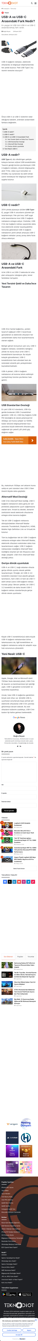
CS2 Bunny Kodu (7, 1197)
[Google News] (19, 717)
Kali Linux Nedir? (7, 1282)
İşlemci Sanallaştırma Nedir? (11, 1258)
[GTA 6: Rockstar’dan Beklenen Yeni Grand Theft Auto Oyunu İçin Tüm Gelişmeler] (7, 992)
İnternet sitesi (6, 801)
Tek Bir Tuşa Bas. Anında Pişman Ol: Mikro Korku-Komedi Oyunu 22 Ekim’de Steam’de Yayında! (25, 975)
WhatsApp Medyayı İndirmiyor (11, 1244)
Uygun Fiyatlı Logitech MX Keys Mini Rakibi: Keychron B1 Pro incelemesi (25, 859)
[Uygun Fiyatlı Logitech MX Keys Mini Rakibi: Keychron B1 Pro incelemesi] (7, 859)
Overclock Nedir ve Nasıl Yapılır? (12, 1279)
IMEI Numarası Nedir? (9, 1270)
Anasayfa (6, 8)
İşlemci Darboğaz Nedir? (9, 1264)
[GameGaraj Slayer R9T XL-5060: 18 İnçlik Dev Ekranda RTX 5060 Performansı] (7, 850)
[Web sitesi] (17, 746)
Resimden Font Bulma (9, 1241)
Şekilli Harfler (6, 1206)
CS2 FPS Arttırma (7, 1200)
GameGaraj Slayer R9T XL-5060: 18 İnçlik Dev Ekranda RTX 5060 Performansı (25, 850)
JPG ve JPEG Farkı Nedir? (10, 1276)
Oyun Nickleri (6, 1193)
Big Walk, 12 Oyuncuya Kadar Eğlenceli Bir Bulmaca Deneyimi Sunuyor (25, 1001)
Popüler (20, 957)
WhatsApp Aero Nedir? (9, 1261)
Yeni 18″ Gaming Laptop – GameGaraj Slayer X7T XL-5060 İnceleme (25, 840)
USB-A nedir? (9, 132)
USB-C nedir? (9, 134)
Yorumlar (31, 957)
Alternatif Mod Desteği (15, 144)
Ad (2, 784)
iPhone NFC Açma (7, 1187)
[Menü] (35, 4)
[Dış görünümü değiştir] (32, 4)
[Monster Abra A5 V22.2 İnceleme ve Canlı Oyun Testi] (7, 833)
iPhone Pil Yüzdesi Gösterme (11, 1232)
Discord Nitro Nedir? (8, 1267)
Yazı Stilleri (5, 1190)
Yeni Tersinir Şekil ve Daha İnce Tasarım (21, 139)
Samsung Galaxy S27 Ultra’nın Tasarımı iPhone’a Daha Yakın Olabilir (24, 965)
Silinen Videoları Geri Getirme (11, 1229)
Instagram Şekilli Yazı (8, 1209)
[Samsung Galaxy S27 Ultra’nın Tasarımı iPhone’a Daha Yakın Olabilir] (7, 965)
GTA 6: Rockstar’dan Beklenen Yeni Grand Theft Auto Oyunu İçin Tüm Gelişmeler (24, 992)
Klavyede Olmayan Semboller (11, 1212)
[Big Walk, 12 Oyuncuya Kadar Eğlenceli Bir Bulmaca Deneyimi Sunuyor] (7, 1001)
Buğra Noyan (6, 31)
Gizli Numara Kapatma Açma (11, 1226)
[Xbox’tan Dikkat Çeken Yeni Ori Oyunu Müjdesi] (7, 984)
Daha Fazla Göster (19, 868)
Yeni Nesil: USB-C (10, 149)
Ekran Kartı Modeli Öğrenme (11, 1223)
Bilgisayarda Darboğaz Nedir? (11, 1273)
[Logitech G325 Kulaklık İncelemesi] (7, 825)
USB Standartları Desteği (16, 142)
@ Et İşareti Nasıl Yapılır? (10, 1247)
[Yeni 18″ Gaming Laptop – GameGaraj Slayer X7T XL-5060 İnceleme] (7, 840)
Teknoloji (13, 8)
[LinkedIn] (20, 746)
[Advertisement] (19, 93)
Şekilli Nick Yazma (7, 1203)
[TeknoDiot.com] (10, 3)
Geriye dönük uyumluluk (16, 146)
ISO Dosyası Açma (8, 1235)
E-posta (4, 793)
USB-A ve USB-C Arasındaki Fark (16, 137)
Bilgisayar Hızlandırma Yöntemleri (12, 1238)
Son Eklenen (8, 957)
